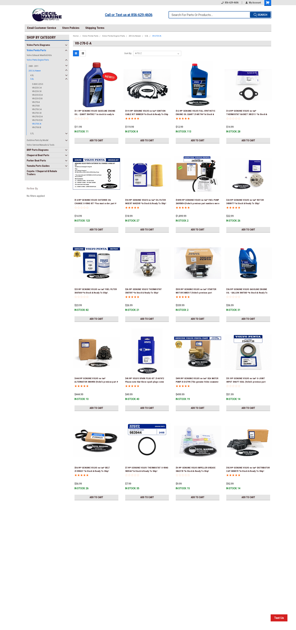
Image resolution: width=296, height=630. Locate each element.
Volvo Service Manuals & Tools (40, 145)
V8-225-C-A (36, 87)
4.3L (32, 75)
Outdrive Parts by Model (37, 140)
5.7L (32, 133)
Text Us (279, 618)
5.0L (32, 79)
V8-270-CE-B (37, 120)
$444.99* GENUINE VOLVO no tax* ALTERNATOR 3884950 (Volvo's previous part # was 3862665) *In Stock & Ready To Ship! (96, 382)
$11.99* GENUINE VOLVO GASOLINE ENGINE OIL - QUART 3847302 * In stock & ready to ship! (95, 114)
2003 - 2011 (33, 66)
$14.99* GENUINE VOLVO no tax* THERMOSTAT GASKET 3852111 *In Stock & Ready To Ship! (246, 114)
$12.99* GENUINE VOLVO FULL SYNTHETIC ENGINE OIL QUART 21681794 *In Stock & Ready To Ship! (195, 114)
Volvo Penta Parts (36, 50)
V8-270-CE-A (37, 116)
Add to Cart (96, 140)
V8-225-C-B (36, 91)
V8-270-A (36, 102)
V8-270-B (36, 105)
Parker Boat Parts (36, 160)
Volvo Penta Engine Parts (38, 60)
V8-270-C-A (36, 109)
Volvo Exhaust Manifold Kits (39, 55)
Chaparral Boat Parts (38, 155)
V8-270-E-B (36, 127)
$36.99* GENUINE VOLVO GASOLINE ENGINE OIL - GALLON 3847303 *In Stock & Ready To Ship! (246, 292)
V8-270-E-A (36, 123)
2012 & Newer (35, 70)
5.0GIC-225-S (37, 84)
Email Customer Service (41, 28)
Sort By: (128, 53)
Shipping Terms (94, 28)
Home (76, 36)
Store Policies (70, 28)
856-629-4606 (231, 2)
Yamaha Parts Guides (38, 165)
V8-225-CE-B (37, 98)
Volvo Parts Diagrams (38, 45)
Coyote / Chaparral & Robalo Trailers (42, 173)
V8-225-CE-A (37, 95)
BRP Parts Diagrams (37, 149)
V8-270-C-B (36, 113)
